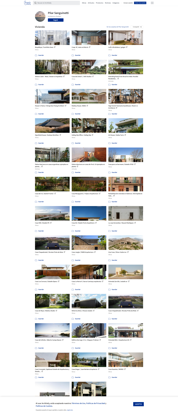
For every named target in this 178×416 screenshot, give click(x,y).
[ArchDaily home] (27, 3)
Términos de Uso (78, 403)
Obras (84, 3)
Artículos (91, 3)
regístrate (70, 410)
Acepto (138, 404)
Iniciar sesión (128, 3)
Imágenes (115, 3)
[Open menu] (152, 3)
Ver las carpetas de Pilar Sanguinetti (118, 27)
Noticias (108, 3)
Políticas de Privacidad (95, 403)
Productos (99, 3)
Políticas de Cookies (44, 406)
